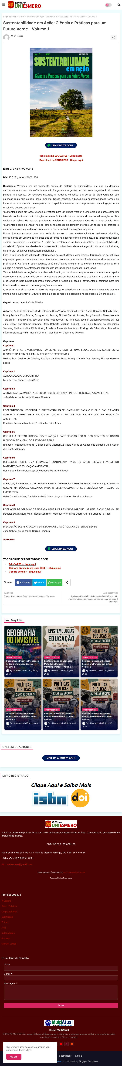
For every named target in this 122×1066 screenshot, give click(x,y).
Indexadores (8, 933)
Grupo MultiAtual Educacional (74, 872)
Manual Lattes (9, 943)
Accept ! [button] (14, 1056)
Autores (6, 938)
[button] (119, 5)
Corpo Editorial (9, 911)
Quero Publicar (9, 906)
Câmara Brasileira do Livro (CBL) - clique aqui (35, 567)
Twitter (40, 582)
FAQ (4, 927)
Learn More (25, 1050)
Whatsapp (56, 582)
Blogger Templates (88, 1061)
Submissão (7, 916)
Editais (5, 922)
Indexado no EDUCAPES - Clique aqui (61, 155)
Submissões (65, 1055)
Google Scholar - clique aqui (25, 571)
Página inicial (9, 16)
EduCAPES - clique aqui (22, 564)
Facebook (25, 582)
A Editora (6, 900)
